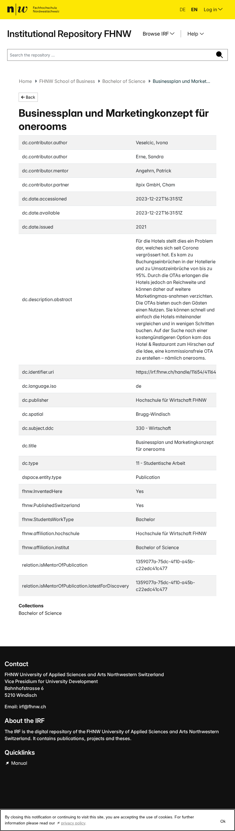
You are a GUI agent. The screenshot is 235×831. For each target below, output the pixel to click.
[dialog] (117, 820)
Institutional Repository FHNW (69, 33)
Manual (18, 763)
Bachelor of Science (123, 81)
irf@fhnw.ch (32, 706)
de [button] (183, 9)
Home (25, 81)
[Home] (33, 9)
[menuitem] (161, 34)
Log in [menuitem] (211, 9)
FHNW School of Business (67, 81)
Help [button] (193, 34)
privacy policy (73, 823)
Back (30, 97)
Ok (223, 821)
